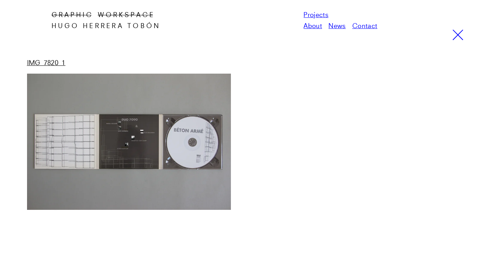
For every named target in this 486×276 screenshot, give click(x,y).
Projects (315, 15)
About (312, 26)
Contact (364, 26)
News (336, 26)
